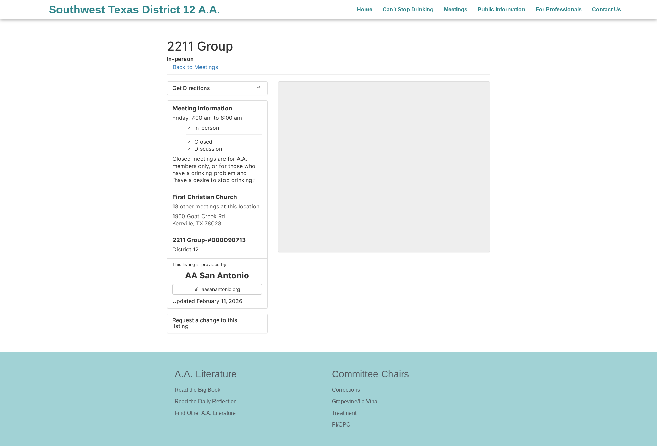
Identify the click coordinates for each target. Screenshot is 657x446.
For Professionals (559, 9)
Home (364, 9)
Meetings (455, 9)
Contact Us (606, 9)
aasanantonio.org (220, 289)
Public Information (501, 9)
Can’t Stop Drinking (408, 9)
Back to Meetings (194, 67)
